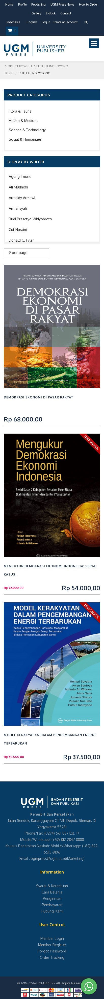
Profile (22, 4)
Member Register (52, 945)
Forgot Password (52, 951)
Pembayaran (52, 905)
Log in (46, 22)
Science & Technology (27, 130)
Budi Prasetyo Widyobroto (30, 219)
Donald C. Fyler (21, 240)
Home (9, 4)
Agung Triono (20, 176)
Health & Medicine (24, 120)
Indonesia (13, 22)
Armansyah (18, 208)
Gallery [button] (36, 13)
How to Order (88, 4)
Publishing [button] (38, 4)
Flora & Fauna (20, 111)
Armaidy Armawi (22, 198)
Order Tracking (52, 957)
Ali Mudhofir (18, 187)
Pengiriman (52, 898)
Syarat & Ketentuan (52, 886)
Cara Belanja (52, 892)
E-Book (51, 13)
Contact (65, 13)
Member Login (52, 938)
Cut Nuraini (18, 229)
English (32, 22)
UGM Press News (62, 4)
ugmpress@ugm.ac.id (48, 858)
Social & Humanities (25, 139)
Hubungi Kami (52, 911)
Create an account (65, 22)
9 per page (18, 252)
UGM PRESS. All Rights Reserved (61, 983)
